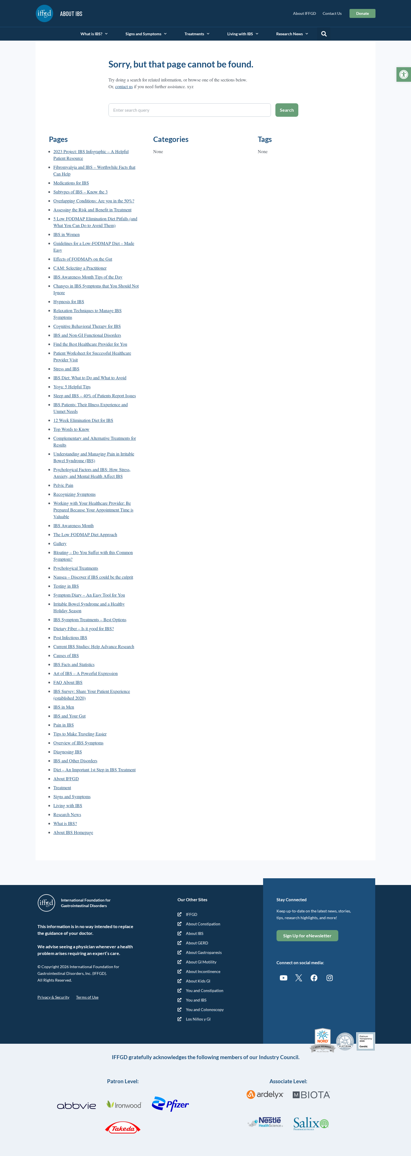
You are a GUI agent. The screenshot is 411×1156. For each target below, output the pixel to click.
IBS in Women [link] (66, 234)
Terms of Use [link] (87, 997)
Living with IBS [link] (240, 33)
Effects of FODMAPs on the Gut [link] (82, 259)
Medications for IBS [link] (71, 183)
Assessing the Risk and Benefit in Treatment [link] (92, 209)
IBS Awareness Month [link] (73, 525)
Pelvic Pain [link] (63, 485)
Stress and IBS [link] (66, 369)
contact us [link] (124, 86)
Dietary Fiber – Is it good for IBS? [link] (83, 628)
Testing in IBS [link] (66, 586)
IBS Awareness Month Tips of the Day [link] (87, 277)
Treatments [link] (194, 33)
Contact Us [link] (332, 13)
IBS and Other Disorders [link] (75, 760)
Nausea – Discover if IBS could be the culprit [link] (93, 577)
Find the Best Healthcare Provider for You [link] (90, 344)
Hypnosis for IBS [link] (68, 301)
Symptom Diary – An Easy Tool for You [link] (89, 595)
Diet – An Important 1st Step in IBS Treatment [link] (94, 769)
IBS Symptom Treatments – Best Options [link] (89, 619)
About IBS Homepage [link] (73, 832)
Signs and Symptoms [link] (143, 33)
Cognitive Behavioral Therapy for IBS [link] (87, 326)
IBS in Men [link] (63, 707)
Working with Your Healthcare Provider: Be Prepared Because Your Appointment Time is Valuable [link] (93, 509)
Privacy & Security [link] (53, 997)
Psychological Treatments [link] (75, 568)
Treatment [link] (62, 787)
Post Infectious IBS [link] (70, 637)
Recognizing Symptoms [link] (74, 494)
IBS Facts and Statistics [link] (74, 664)
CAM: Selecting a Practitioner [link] (80, 268)
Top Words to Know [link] (71, 429)
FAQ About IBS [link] (67, 682)
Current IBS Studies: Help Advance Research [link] (93, 646)
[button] (323, 34)
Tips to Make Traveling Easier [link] (80, 734)
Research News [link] (289, 33)
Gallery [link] (60, 543)
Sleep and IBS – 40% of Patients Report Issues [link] (94, 395)
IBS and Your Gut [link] (69, 716)
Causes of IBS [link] (66, 655)
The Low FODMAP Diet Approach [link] (85, 534)
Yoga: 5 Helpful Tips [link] (72, 386)
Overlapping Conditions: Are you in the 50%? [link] (93, 201)
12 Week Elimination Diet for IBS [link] (83, 420)
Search (287, 110)
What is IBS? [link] (91, 33)
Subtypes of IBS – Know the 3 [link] (80, 192)
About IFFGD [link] (304, 13)
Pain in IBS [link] (63, 725)
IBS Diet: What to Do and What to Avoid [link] (89, 377)
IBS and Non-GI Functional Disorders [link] (87, 335)
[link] (403, 74)
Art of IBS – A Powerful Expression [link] (85, 673)
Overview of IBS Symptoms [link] (78, 743)
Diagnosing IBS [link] (67, 752)
